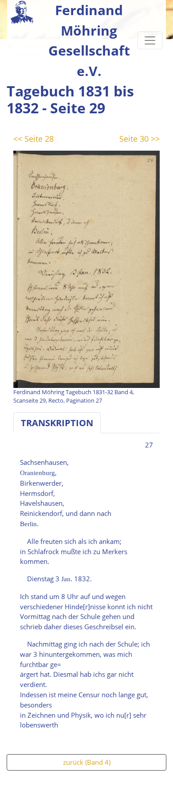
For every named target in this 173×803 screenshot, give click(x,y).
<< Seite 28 (33, 138)
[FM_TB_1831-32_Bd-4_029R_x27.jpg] (86, 268)
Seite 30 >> (139, 138)
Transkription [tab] (57, 423)
